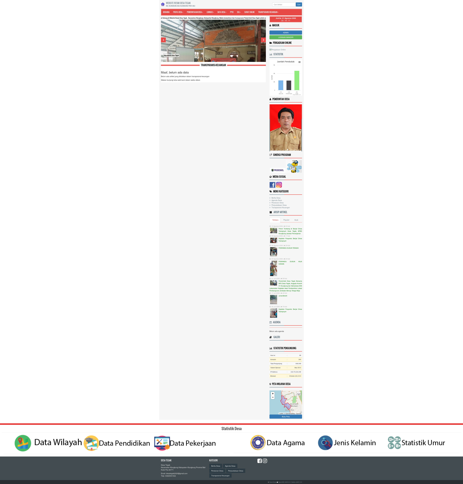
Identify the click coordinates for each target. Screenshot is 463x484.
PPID (231, 12)
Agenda (276, 322)
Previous (163, 40)
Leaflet (281, 413)
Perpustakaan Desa (279, 205)
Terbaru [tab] (275, 220)
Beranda (166, 12)
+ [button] (273, 393)
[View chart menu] (299, 62)
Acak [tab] (296, 220)
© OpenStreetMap (289, 413)
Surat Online (249, 12)
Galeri (276, 337)
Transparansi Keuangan (267, 12)
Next (263, 40)
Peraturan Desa (277, 202)
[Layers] (299, 393)
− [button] (273, 397)
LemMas (210, 12)
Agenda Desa (276, 200)
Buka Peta (286, 416)
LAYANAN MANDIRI (285, 37)
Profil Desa (177, 12)
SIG (238, 12)
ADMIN (286, 32)
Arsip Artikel (279, 212)
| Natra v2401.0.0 (296, 482)
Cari (298, 4)
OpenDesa (272, 482)
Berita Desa (275, 198)
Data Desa (221, 12)
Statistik (277, 54)
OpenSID (298, 413)
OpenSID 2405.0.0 (284, 482)
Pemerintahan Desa (194, 12)
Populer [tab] (286, 220)
